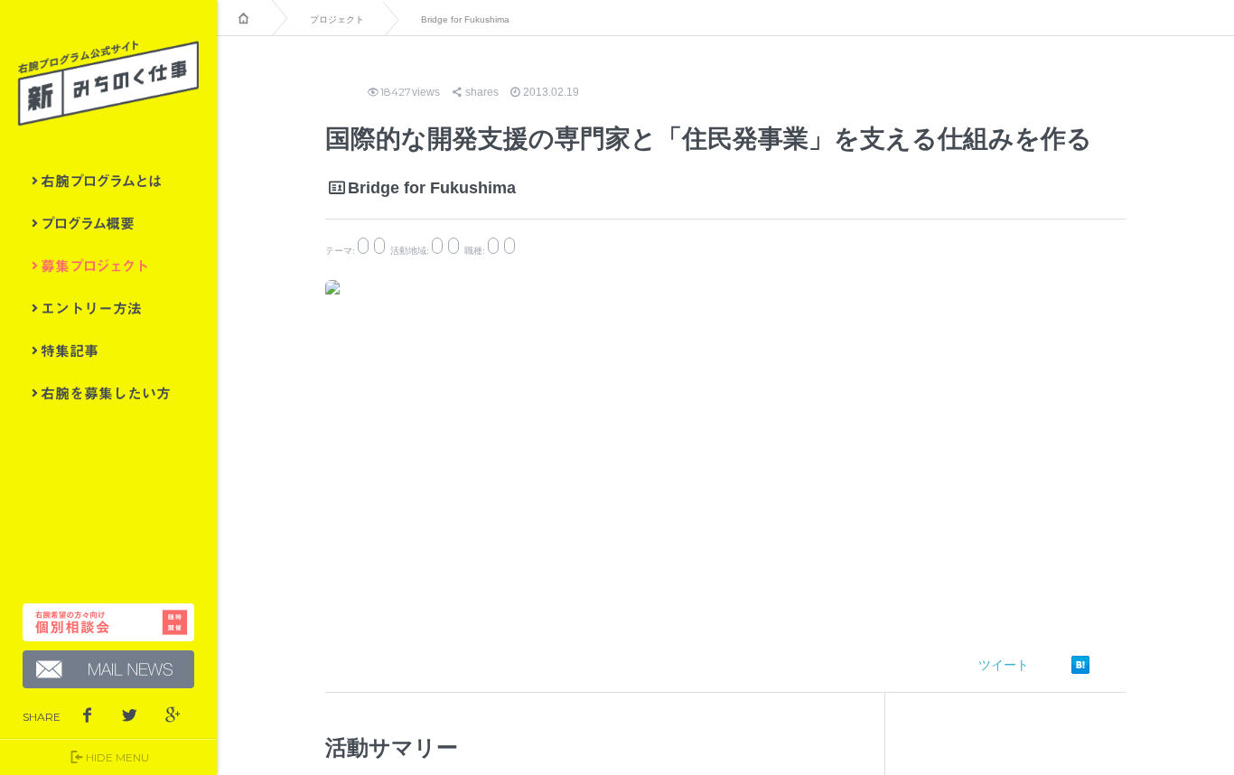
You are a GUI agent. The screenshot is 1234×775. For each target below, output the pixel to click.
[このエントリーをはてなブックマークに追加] (1080, 665)
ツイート (1003, 665)
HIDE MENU (117, 757)
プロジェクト (337, 19)
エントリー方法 (108, 308)
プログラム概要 (108, 223)
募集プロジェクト (108, 265)
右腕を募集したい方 (108, 393)
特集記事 (108, 350)
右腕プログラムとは (108, 181)
